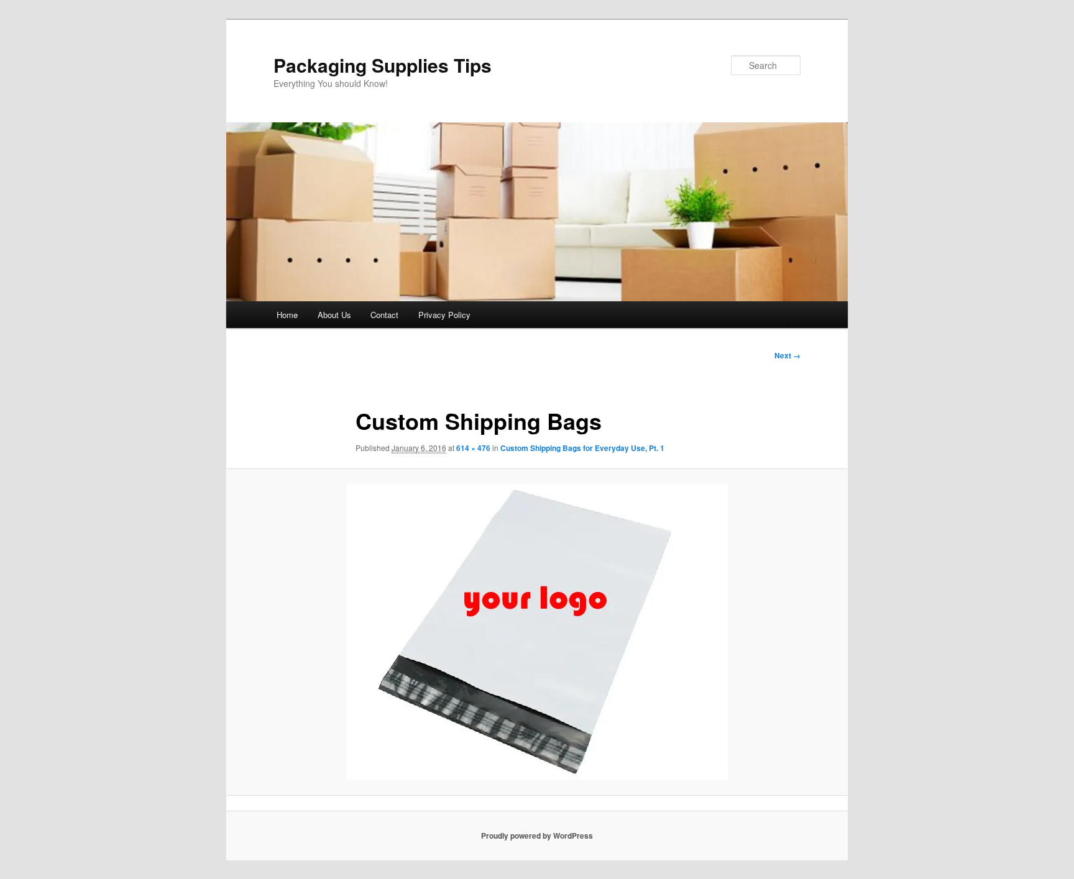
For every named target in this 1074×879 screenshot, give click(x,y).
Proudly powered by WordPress (537, 835)
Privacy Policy (444, 315)
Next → (787, 355)
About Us (334, 315)
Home (287, 315)
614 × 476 (473, 447)
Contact (384, 315)
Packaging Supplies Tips (382, 65)
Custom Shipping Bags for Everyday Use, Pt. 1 (582, 447)
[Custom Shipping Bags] (537, 632)
